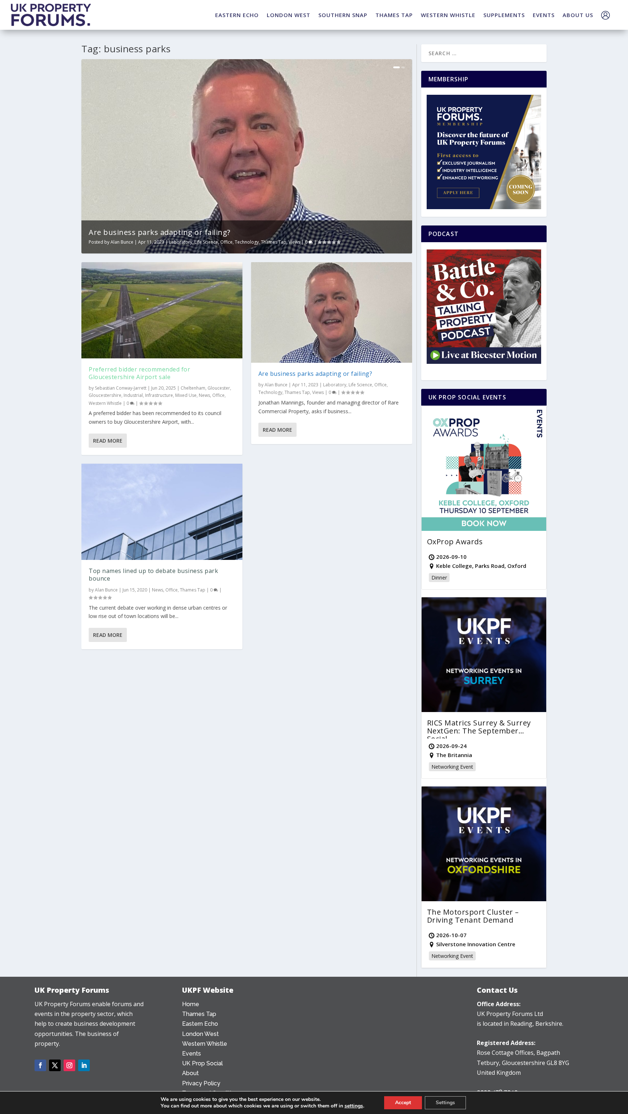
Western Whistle (105, 403)
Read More (107, 440)
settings (354, 1106)
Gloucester (219, 388)
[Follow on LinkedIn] (84, 1065)
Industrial (133, 395)
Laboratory (180, 242)
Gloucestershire (105, 395)
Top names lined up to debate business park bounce (153, 574)
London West (200, 1033)
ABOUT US (578, 15)
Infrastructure (159, 395)
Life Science (206, 242)
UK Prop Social (202, 1063)
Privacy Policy (201, 1083)
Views (294, 242)
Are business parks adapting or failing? (159, 232)
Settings (445, 1102)
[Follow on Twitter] (55, 1065)
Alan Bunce (121, 242)
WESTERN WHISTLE (448, 15)
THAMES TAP (394, 15)
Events (191, 1053)
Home (190, 1004)
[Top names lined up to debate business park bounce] (161, 512)
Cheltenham (193, 388)
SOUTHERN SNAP (342, 15)
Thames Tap (273, 242)
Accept (403, 1102)
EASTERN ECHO (237, 15)
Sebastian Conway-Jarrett (120, 388)
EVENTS (544, 15)
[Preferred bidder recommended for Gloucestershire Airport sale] (161, 310)
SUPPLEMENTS (504, 15)
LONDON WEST (288, 15)
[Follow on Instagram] (69, 1065)
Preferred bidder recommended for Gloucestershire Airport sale (139, 373)
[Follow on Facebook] (40, 1065)
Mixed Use (186, 395)
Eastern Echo (200, 1023)
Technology (247, 242)
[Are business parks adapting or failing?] (331, 312)
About (190, 1073)
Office (226, 242)
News (204, 395)
